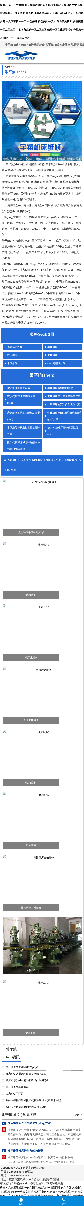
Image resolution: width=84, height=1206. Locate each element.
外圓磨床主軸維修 (31, 907)
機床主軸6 (31, 657)
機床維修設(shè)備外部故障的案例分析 (27, 1080)
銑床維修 (12, 355)
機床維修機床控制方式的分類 (25, 1142)
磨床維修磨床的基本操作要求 (63, 396)
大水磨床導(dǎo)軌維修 (31, 532)
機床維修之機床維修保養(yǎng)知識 (26, 1073)
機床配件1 (31, 594)
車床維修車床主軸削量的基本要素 (23, 431)
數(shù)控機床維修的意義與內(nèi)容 (26, 1107)
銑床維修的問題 (14, 1093)
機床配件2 (31, 782)
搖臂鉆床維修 (14, 346)
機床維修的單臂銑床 (18, 387)
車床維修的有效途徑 (17, 1087)
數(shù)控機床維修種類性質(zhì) (62, 431)
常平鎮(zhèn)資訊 (11, 1053)
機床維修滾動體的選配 (60, 387)
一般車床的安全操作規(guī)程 (63, 404)
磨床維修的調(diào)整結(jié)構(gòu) (24, 416)
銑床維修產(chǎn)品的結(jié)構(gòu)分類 (64, 416)
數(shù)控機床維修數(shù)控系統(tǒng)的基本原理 (33, 1100)
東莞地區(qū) (66, 460)
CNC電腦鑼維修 (56, 363)
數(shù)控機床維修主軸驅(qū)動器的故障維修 (23, 445)
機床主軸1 (31, 1032)
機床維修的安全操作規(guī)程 (22, 1067)
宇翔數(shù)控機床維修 (40, 460)
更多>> (78, 1115)
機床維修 (52, 346)
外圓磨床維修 (31, 720)
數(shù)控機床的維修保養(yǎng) (21, 399)
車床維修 (12, 363)
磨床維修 (52, 355)
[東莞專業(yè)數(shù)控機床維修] (26, 55)
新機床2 (31, 970)
